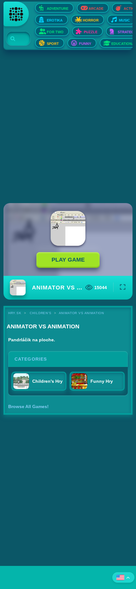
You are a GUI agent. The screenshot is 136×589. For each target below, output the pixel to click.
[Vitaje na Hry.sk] (16, 14)
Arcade (96, 8)
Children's (40, 313)
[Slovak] (123, 577)
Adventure (57, 8)
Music (124, 20)
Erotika (55, 20)
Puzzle (90, 32)
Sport (53, 44)
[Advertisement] (68, 127)
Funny (85, 44)
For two (55, 32)
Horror (91, 20)
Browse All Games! (28, 406)
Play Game (68, 260)
